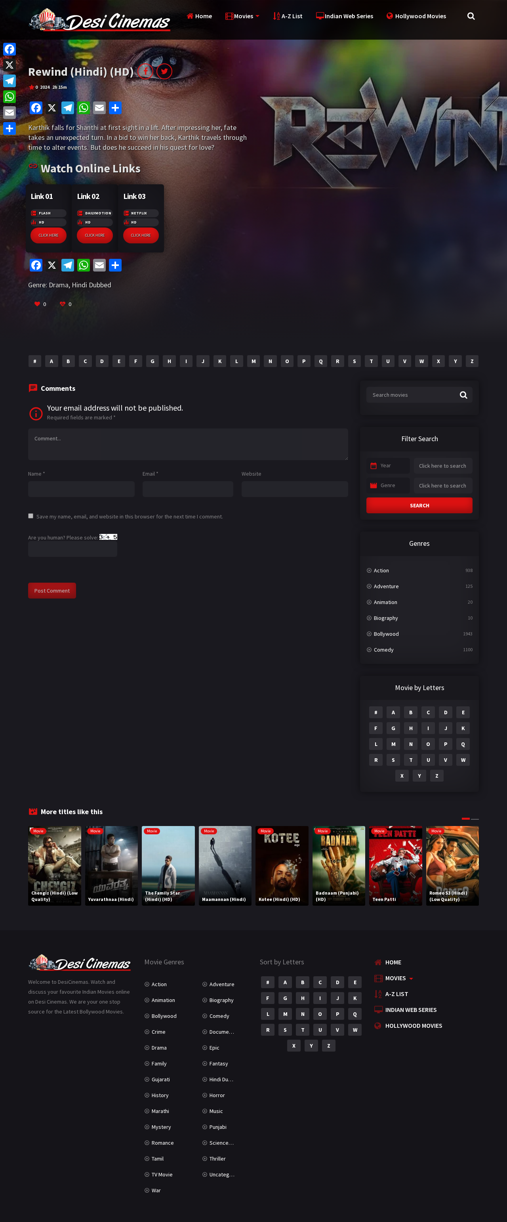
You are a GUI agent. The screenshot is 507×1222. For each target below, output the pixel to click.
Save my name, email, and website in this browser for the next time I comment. (129, 516)
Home (203, 16)
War (156, 1190)
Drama (59, 284)
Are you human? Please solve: (63, 537)
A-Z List (292, 16)
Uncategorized (227, 1174)
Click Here (48, 235)
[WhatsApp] (9, 97)
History (160, 1095)
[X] (9, 65)
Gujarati (161, 1079)
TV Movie (162, 1174)
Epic (214, 1047)
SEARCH (419, 505)
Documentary (225, 1031)
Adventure (386, 586)
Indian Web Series (349, 16)
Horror (217, 1095)
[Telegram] (9, 81)
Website (251, 473)
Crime (159, 1031)
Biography (386, 618)
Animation (385, 602)
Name (36, 473)
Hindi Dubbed (91, 284)
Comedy (384, 649)
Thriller (218, 1158)
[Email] (9, 112)
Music (216, 1111)
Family (159, 1063)
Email (150, 473)
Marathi (160, 1111)
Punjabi (218, 1126)
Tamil (158, 1158)
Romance (163, 1142)
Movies (243, 16)
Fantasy (219, 1063)
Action (381, 570)
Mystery (161, 1126)
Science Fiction (228, 1142)
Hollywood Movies (420, 16)
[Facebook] (9, 49)
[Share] (9, 128)
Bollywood (386, 633)
